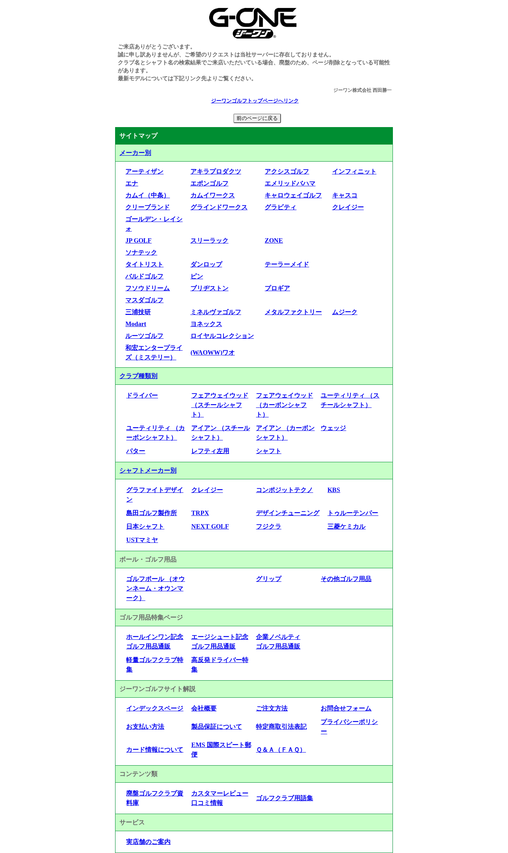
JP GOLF (138, 240)
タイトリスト (144, 264)
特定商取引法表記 (281, 726)
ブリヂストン (209, 288)
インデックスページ (154, 708)
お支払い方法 (145, 726)
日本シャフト (145, 526)
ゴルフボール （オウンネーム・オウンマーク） (155, 588)
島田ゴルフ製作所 (151, 512)
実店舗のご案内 (148, 841)
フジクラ (268, 526)
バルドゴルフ (144, 276)
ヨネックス (206, 323)
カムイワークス (212, 195)
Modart (135, 323)
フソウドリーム (147, 288)
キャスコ (345, 195)
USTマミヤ (142, 540)
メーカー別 (135, 152)
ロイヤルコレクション (222, 335)
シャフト (268, 451)
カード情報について (154, 749)
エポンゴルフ (209, 183)
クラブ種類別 (138, 375)
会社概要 (204, 708)
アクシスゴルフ (287, 171)
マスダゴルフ (144, 300)
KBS (333, 489)
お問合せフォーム (346, 708)
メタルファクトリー (293, 312)
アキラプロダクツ (215, 171)
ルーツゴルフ (144, 335)
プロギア (277, 288)
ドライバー (142, 395)
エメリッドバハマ (290, 183)
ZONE (274, 240)
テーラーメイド (287, 264)
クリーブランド (147, 207)
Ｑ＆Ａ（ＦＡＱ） (281, 749)
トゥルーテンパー (352, 512)
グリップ (268, 578)
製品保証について (216, 726)
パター (135, 451)
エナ (131, 183)
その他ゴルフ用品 (346, 578)
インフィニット (354, 171)
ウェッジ (333, 428)
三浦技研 (138, 312)
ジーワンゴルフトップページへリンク (255, 101)
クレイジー (348, 207)
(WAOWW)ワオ (212, 352)
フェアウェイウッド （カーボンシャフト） (284, 405)
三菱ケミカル (346, 526)
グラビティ (280, 207)
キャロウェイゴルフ (293, 195)
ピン (196, 276)
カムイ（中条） (147, 195)
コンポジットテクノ (284, 489)
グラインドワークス (219, 207)
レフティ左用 (210, 451)
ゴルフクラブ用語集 (284, 798)
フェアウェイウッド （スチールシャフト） (219, 405)
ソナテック (141, 252)
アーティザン (144, 171)
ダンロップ (206, 264)
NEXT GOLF (210, 526)
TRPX (200, 512)
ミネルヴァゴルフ (215, 312)
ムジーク (345, 312)
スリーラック (209, 240)
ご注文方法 (272, 708)
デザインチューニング (287, 512)
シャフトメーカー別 (148, 470)
